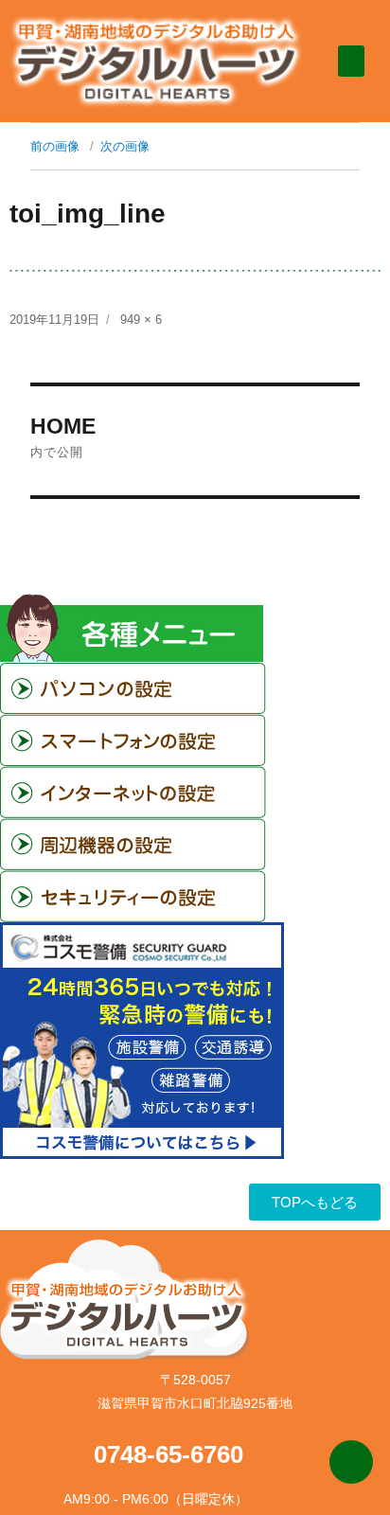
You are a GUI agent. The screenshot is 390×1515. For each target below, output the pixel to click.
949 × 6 (141, 319)
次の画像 (125, 146)
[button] (351, 61)
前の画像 (55, 146)
